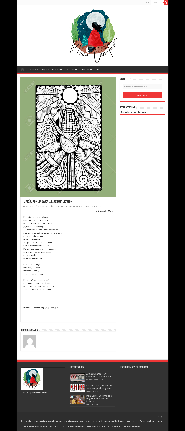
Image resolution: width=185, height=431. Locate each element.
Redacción (29, 206)
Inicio (22, 69)
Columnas (32, 69)
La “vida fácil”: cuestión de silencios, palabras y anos (99, 387)
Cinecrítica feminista (90, 69)
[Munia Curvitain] (92, 34)
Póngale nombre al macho (51, 69)
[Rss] (146, 2)
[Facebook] (149, 2)
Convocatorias (72, 69)
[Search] (166, 2)
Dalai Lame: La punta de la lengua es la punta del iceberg (99, 398)
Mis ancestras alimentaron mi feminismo (73, 206)
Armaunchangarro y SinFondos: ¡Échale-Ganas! (99, 375)
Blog (55, 206)
